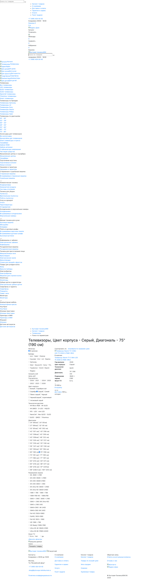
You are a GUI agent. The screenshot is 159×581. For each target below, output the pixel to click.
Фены (2, 267)
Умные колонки (5, 165)
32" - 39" (3, 120)
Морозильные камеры (8, 216)
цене (87, 349)
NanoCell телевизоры (8, 94)
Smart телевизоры (6, 98)
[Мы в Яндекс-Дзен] (33, 27)
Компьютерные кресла (8, 304)
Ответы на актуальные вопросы (119, 557)
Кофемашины (5, 245)
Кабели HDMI (4, 145)
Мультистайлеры (6, 269)
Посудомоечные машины (9, 249)
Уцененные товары (88, 572)
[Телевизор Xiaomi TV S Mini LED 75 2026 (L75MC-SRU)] (66, 352)
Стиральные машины (7, 174)
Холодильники (5, 211)
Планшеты (4, 291)
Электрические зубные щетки (11, 284)
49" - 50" (3, 125)
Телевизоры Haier (6, 114)
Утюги (2, 202)
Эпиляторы (4, 280)
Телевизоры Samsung (8, 103)
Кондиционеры (5, 185)
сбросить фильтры (35, 539)
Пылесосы (4, 194)
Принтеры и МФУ (6, 318)
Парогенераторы (6, 205)
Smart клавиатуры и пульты (10, 140)
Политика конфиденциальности (40, 575)
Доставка (58, 392)
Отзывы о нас (112, 561)
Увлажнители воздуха (8, 187)
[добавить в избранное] (57, 390)
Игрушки (3, 322)
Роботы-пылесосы (6, 198)
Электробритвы (6, 273)
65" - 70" (3, 129)
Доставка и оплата (39, 8)
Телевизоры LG (5, 105)
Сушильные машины (7, 178)
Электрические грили (8, 258)
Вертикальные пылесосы (9, 196)
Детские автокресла (7, 326)
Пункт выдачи (37, 15)
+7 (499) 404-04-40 (35, 19)
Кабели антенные (6, 147)
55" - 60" (3, 127)
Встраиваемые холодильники (11, 213)
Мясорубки (4, 225)
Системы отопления (7, 189)
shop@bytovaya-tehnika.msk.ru (40, 570)
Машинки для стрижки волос (11, 276)
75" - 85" (3, 132)
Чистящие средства (7, 151)
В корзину (58, 387)
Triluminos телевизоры (8, 96)
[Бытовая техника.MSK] (37, 551)
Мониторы (4, 298)
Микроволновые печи (8, 253)
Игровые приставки (7, 313)
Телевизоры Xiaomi (7, 109)
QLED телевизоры (6, 89)
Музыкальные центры (8, 156)
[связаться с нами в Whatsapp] (29, 34)
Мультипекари (5, 260)
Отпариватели (5, 207)
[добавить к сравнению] (55, 390)
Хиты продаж (86, 564)
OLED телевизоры (6, 92)
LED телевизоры (6, 87)
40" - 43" (3, 123)
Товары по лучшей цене (89, 561)
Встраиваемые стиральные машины (13, 176)
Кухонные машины (6, 222)
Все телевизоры (6, 85)
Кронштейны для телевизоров (11, 138)
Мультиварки (5, 256)
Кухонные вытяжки (7, 236)
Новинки (84, 568)
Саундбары (4, 143)
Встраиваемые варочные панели (12, 231)
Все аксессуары (6, 136)
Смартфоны (4, 289)
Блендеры (3, 227)
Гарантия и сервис (39, 10)
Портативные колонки (8, 163)
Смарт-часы (4, 293)
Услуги (34, 13)
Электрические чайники (9, 242)
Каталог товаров (38, 4)
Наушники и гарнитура (8, 169)
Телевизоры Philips (7, 112)
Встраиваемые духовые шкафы (11, 233)
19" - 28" (3, 118)
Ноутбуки (3, 309)
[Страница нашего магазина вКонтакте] (111, 564)
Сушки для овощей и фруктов (11, 262)
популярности (73, 349)
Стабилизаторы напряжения (10, 149)
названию (82, 349)
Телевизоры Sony (6, 107)
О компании (36, 6)
